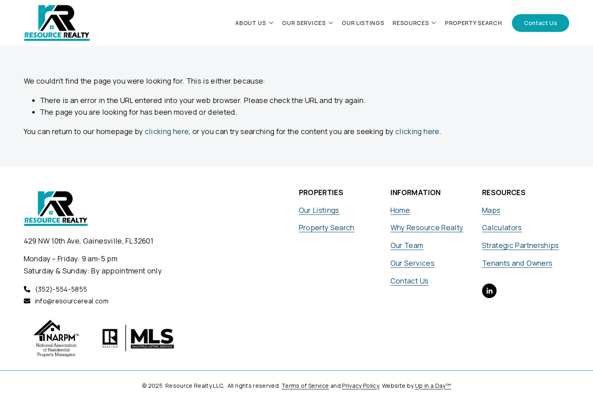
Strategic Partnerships (520, 245)
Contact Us (541, 23)
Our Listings (363, 23)
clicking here (167, 131)
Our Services (412, 263)
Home (400, 210)
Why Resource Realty (427, 227)
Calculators (502, 227)
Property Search (473, 23)
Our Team (407, 245)
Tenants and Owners (517, 263)
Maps (491, 210)
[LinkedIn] (489, 291)
